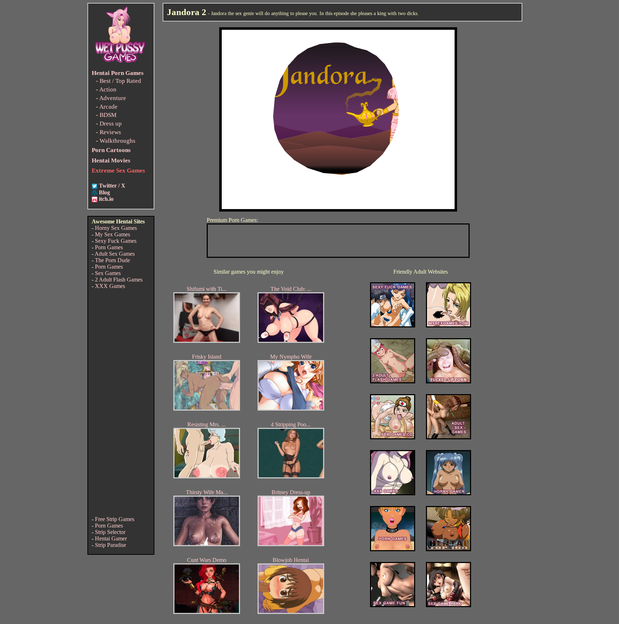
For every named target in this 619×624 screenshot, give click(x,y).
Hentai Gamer (111, 538)
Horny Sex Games (116, 228)
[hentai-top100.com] (448, 381)
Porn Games (109, 247)
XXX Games (110, 286)
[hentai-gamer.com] (448, 549)
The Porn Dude (112, 260)
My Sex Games (112, 234)
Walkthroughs (117, 140)
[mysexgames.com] (448, 325)
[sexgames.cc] (392, 437)
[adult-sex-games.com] (448, 437)
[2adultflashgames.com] (392, 381)
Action (107, 89)
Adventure (112, 98)
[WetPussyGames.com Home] (120, 64)
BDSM (108, 115)
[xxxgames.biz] (392, 493)
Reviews (110, 132)
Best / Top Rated (120, 80)
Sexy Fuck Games (115, 241)
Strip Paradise (110, 545)
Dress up (111, 123)
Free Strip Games (114, 519)
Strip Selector (110, 532)
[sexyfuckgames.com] (392, 325)
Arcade (108, 106)
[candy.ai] (392, 605)
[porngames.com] (392, 549)
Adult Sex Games (115, 254)
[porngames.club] (448, 605)
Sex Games (108, 273)
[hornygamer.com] (448, 493)
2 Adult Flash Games (119, 279)
